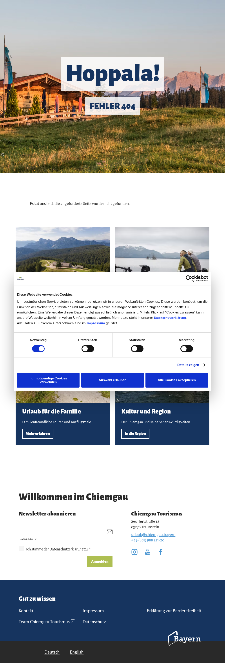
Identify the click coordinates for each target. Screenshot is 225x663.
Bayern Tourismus (184, 644)
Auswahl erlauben (112, 380)
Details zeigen (188, 365)
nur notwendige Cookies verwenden (48, 380)
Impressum (96, 323)
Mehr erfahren (63, 391)
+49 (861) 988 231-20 (148, 540)
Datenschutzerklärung (170, 317)
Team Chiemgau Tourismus (46, 621)
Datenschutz (94, 621)
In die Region (162, 391)
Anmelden (100, 562)
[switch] (88, 348)
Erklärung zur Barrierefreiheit (174, 610)
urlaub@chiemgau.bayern (153, 534)
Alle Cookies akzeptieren (177, 380)
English (76, 652)
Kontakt (26, 610)
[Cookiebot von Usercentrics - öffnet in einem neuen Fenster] (189, 278)
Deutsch (52, 652)
